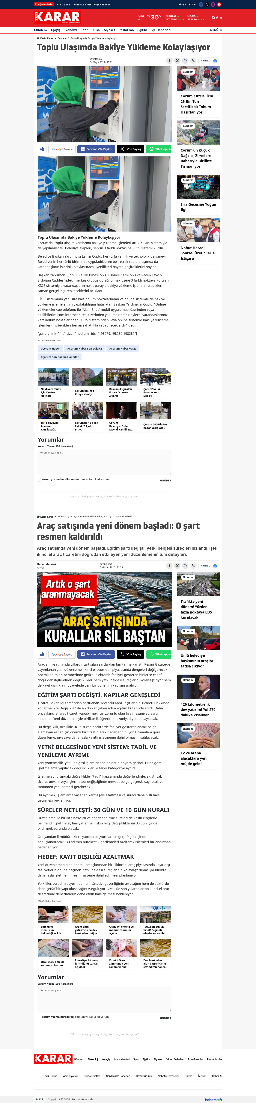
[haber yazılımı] (213, 1099)
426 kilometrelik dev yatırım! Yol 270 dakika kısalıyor (198, 709)
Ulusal (95, 30)
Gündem (40, 30)
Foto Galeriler (63, 5)
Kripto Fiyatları (92, 1076)
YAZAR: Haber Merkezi (49, 340)
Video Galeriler (82, 5)
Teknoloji (93, 1059)
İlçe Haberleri (161, 30)
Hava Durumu (144, 1076)
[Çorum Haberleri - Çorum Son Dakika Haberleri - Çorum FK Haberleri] (53, 1059)
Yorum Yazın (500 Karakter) (55, 446)
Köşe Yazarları (102, 5)
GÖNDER (165, 480)
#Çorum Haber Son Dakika (84, 348)
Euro (192, 16)
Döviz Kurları (50, 1076)
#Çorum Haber (50, 348)
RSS (40, 1099)
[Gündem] (198, 78)
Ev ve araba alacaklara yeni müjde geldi (194, 758)
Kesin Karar (46, 38)
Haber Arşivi (219, 1076)
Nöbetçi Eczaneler (168, 1076)
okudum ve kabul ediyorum (75, 479)
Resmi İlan (126, 30)
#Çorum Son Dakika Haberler (60, 357)
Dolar (172, 16)
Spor (84, 30)
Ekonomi (70, 30)
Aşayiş (55, 30)
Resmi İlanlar (214, 1059)
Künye (182, 4)
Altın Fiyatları (70, 1076)
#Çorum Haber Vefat (122, 348)
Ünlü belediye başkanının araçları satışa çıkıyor (198, 661)
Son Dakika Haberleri (118, 1076)
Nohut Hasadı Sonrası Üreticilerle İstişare (198, 253)
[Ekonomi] (198, 583)
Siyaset (109, 30)
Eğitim (142, 30)
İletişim (192, 4)
